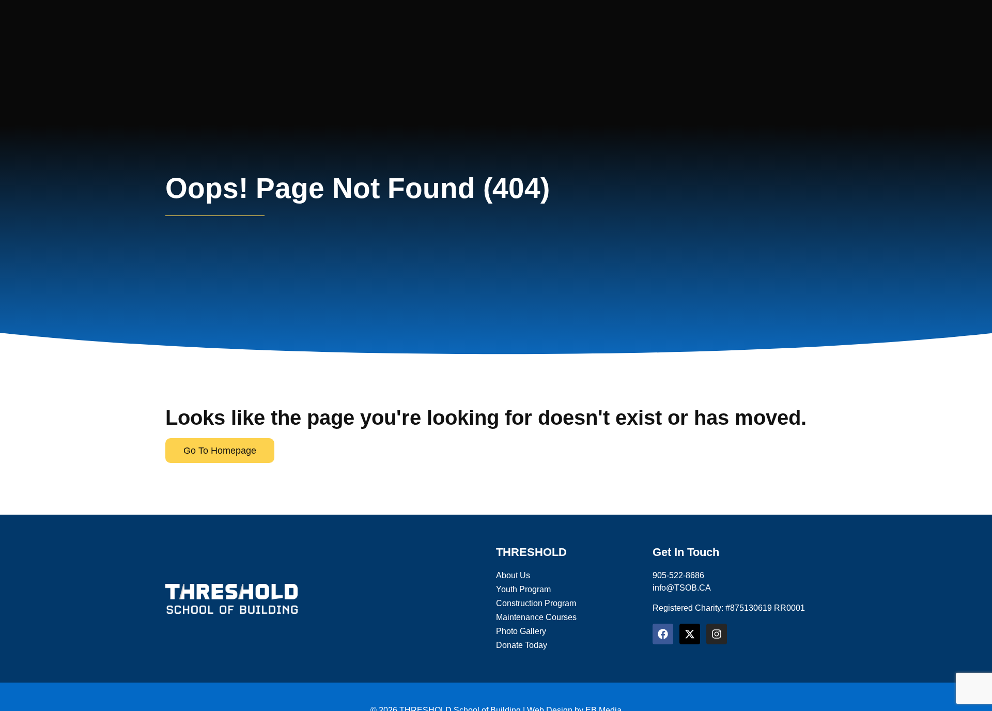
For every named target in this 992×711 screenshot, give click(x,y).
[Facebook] (663, 634)
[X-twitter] (689, 634)
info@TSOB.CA (682, 587)
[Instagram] (716, 634)
